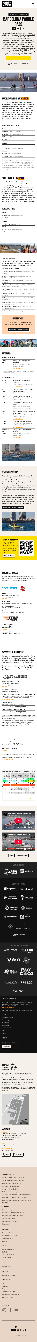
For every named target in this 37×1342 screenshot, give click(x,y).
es (14, 28)
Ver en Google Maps (8, 1139)
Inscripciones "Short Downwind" (13, 507)
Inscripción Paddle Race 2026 (18, 58)
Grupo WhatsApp (8, 555)
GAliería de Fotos (22, 855)
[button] (33, 4)
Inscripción (6, 1046)
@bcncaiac (25, 63)
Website (4, 598)
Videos (11, 855)
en (18, 28)
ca (23, 28)
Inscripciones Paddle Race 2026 (18, 329)
